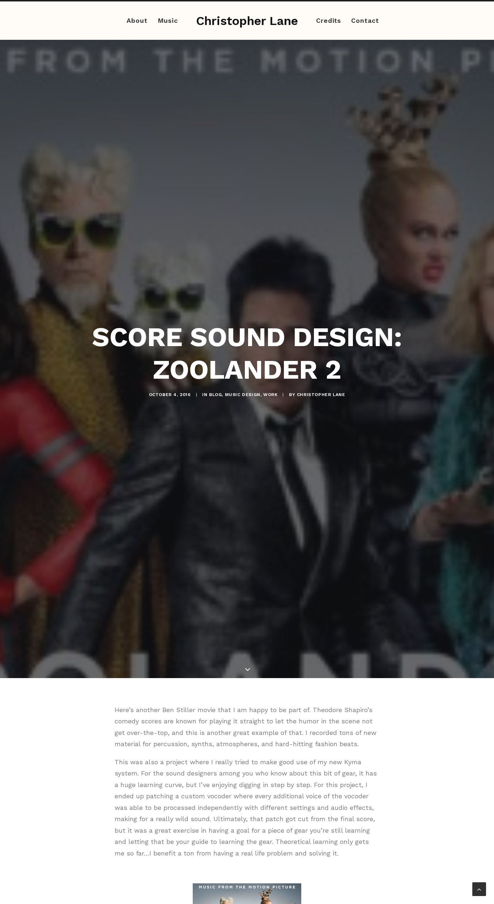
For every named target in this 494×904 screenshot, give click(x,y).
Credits (328, 20)
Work (270, 394)
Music (168, 20)
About (137, 20)
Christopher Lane (321, 394)
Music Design (242, 394)
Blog (215, 394)
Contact (365, 20)
